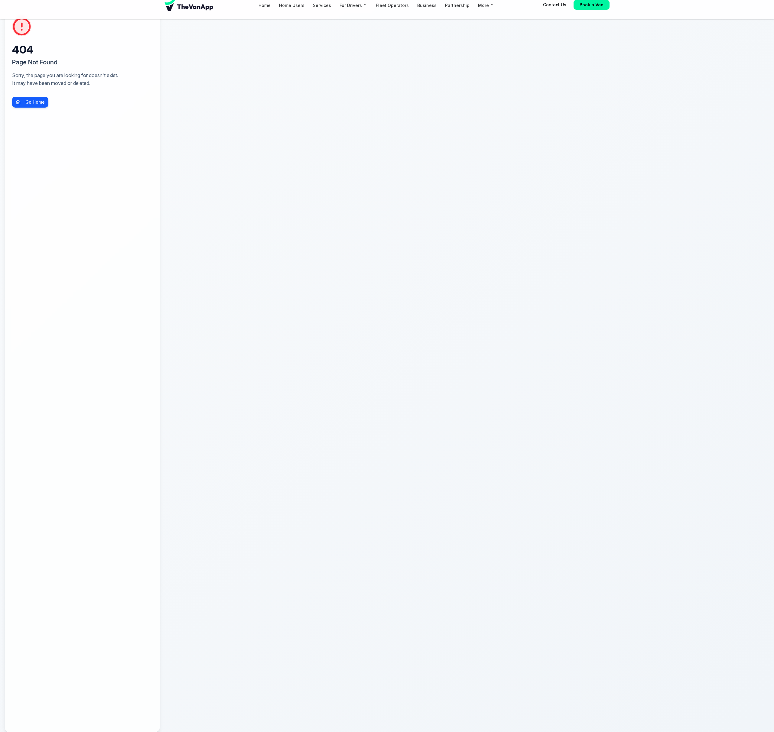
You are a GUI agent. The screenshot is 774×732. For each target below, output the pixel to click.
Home (265, 5)
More (483, 5)
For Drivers (351, 5)
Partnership (457, 5)
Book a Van (591, 4)
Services (322, 5)
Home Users (291, 5)
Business (427, 5)
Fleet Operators (392, 5)
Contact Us (554, 4)
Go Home (35, 102)
